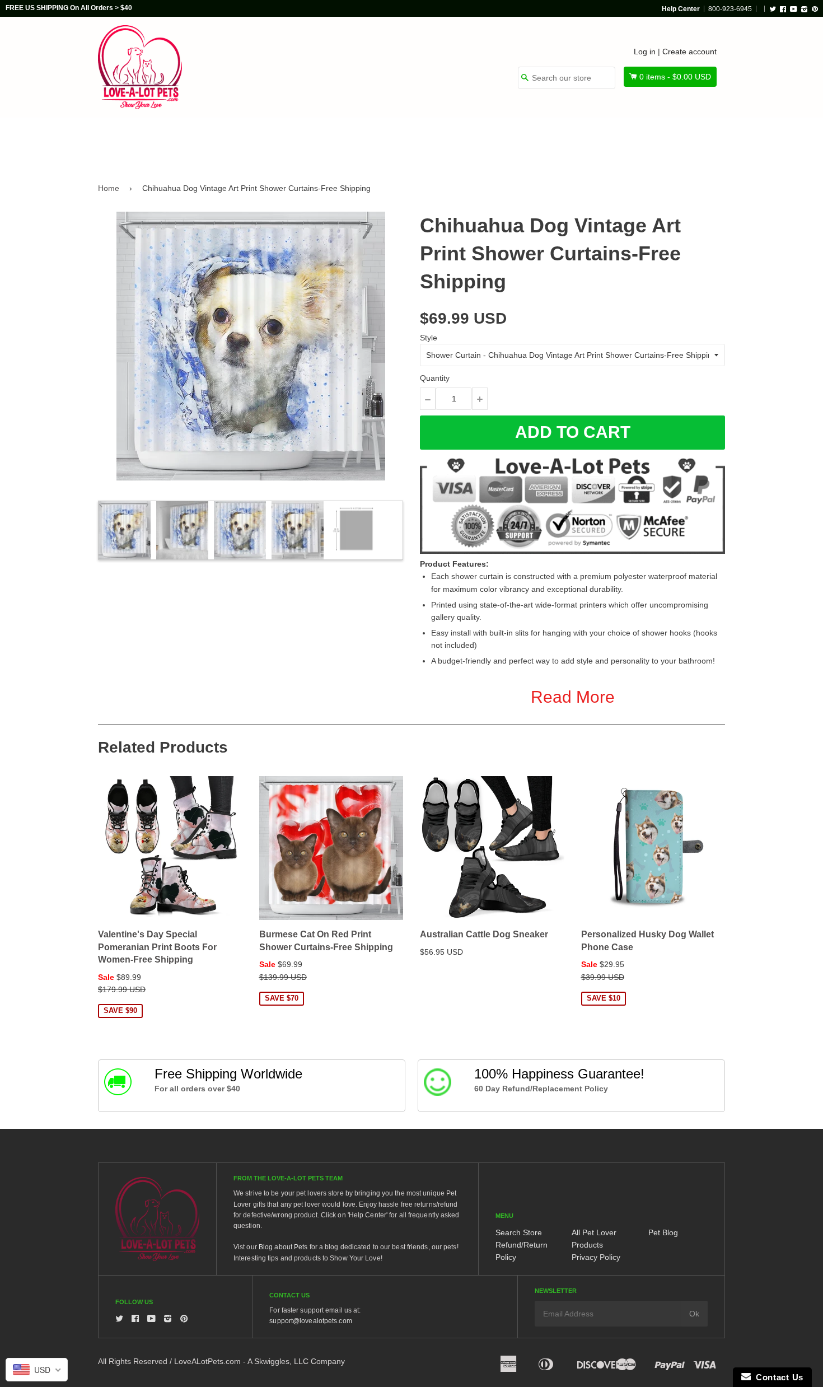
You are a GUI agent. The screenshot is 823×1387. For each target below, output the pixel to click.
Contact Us (777, 1377)
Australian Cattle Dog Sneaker (484, 934)
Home (108, 188)
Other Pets (368, 141)
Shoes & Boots (543, 141)
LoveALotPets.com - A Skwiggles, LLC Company (259, 1361)
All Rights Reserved (132, 1361)
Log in (645, 51)
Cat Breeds (290, 141)
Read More (573, 697)
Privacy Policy (596, 1257)
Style (428, 337)
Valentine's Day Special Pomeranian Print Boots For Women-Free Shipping (157, 947)
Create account (689, 51)
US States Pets (451, 141)
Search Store (518, 1232)
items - (675, 76)
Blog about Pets (283, 1247)
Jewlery (620, 141)
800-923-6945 (730, 9)
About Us (687, 141)
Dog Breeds (212, 141)
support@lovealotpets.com (310, 1321)
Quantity (435, 377)
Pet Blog (663, 1232)
